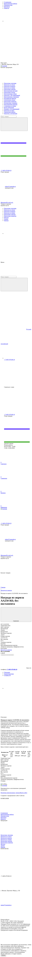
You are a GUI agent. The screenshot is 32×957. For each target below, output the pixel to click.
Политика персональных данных (10, 792)
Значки (3, 845)
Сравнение (16, 621)
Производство (5, 816)
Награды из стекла (6, 836)
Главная (3, 587)
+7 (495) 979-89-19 (6, 170)
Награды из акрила (6, 590)
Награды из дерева (6, 839)
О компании (4, 813)
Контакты (3, 817)
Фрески (3, 847)
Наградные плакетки (7, 842)
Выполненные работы (7, 814)
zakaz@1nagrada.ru (10, 186)
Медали (3, 844)
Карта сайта (23, 792)
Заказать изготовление (7, 655)
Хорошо (3, 955)
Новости (3, 819)
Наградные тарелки (6, 841)
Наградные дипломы (7, 835)
